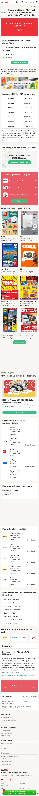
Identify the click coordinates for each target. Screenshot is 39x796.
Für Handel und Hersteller (8, 720)
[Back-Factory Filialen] (24, 637)
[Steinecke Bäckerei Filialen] (5, 637)
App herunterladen (6, 761)
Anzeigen (33, 6)
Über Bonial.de (5, 717)
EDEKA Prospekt (6, 730)
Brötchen (7, 494)
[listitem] (10, 226)
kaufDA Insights (5, 759)
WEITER (19, 30)
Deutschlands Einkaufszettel (9, 756)
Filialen (18, 701)
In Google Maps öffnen (19, 162)
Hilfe (2, 783)
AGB (2, 788)
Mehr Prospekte (19, 342)
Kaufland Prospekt (6, 733)
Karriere (3, 723)
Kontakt (22, 786)
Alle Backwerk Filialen (19, 62)
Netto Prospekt (5, 746)
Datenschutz (4, 786)
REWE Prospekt (5, 736)
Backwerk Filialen (7, 703)
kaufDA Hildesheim (8, 701)
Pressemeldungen (6, 764)
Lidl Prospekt (4, 748)
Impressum (23, 783)
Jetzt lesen (19, 412)
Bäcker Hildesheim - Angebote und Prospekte (18, 675)
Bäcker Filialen (27, 701)
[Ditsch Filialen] (34, 637)
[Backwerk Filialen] (14, 637)
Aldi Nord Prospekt (6, 743)
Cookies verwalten (25, 788)
